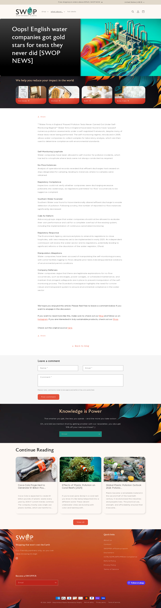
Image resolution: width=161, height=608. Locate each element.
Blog (101, 316)
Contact (107, 544)
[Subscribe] (99, 434)
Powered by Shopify (75, 602)
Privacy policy (101, 602)
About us (108, 540)
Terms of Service (111, 569)
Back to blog (82, 346)
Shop (115, 319)
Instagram (43, 319)
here (70, 328)
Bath (86, 101)
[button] (44, 11)
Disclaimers (109, 553)
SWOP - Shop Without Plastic (57, 602)
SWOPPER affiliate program (116, 548)
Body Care (121, 101)
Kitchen (54, 101)
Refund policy (89, 602)
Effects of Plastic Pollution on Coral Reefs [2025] (78, 486)
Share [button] (43, 117)
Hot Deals (22, 101)
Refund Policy (110, 561)
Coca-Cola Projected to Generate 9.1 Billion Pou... (31, 486)
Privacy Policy (110, 565)
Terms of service (114, 602)
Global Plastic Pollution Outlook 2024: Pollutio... (123, 486)
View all (80, 522)
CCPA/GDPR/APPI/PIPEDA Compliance (120, 557)
